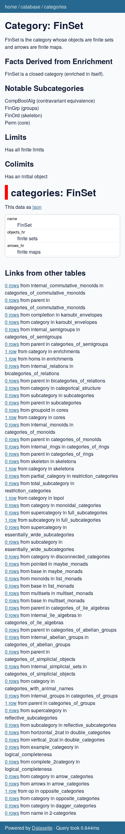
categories (55, 6)
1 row (11, 351)
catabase (30, 6)
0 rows (12, 285)
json (37, 206)
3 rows (12, 387)
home (11, 6)
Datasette (42, 827)
